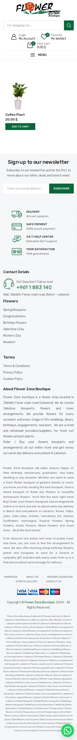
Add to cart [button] (20, 126)
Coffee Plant (15, 115)
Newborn (9, 342)
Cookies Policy (13, 379)
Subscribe (61, 188)
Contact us (53, 581)
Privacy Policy (13, 372)
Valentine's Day (13, 329)
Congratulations (14, 316)
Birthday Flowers (15, 323)
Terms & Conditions (16, 366)
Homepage (11, 576)
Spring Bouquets (14, 310)
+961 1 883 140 (34, 287)
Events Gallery (26, 581)
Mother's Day (12, 335)
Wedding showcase (60, 576)
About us (32, 576)
